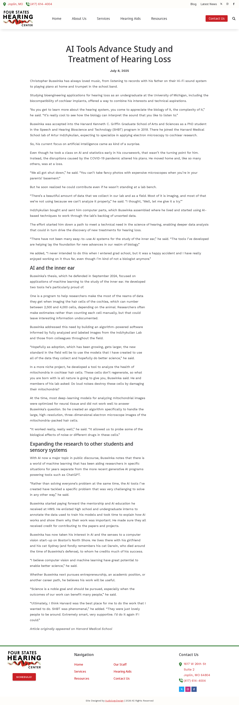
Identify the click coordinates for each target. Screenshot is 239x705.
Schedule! (24, 677)
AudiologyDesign (114, 700)
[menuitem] (193, 4)
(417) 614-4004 (41, 4)
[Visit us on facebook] (234, 4)
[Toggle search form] (234, 18)
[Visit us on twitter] (221, 4)
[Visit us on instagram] (227, 4)
